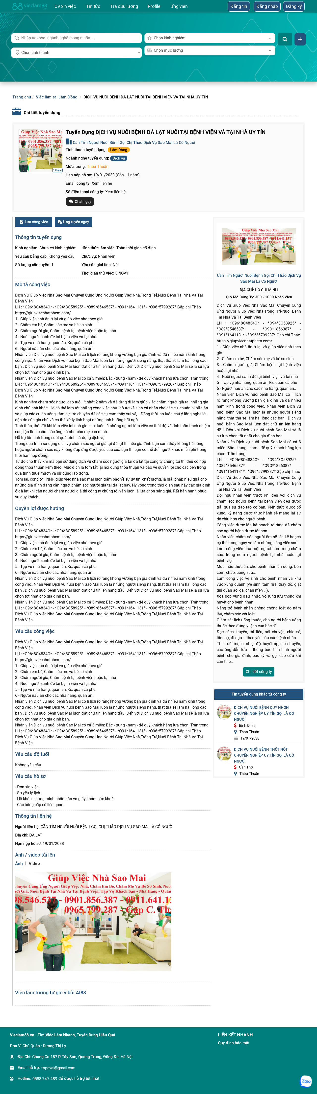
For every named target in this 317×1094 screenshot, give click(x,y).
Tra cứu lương (124, 6)
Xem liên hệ (102, 183)
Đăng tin (238, 6)
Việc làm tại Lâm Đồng (57, 96)
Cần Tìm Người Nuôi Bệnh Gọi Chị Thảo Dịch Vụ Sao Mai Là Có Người (134, 142)
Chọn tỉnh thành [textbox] (35, 52)
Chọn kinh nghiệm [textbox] (169, 38)
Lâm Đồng (118, 150)
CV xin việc (65, 6)
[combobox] (76, 53)
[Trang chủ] (29, 6)
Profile (154, 6)
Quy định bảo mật (233, 1043)
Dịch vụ (119, 158)
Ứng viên (179, 6)
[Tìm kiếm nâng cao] (300, 39)
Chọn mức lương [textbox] (168, 50)
